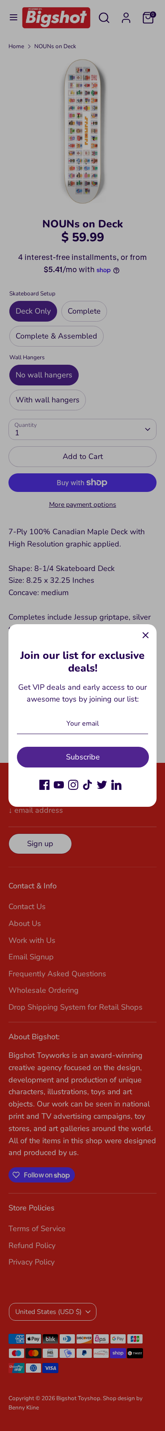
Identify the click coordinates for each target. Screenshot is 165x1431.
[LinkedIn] (116, 785)
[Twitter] (102, 785)
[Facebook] (44, 785)
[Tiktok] (87, 785)
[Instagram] (73, 785)
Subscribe (83, 757)
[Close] (145, 635)
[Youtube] (59, 785)
